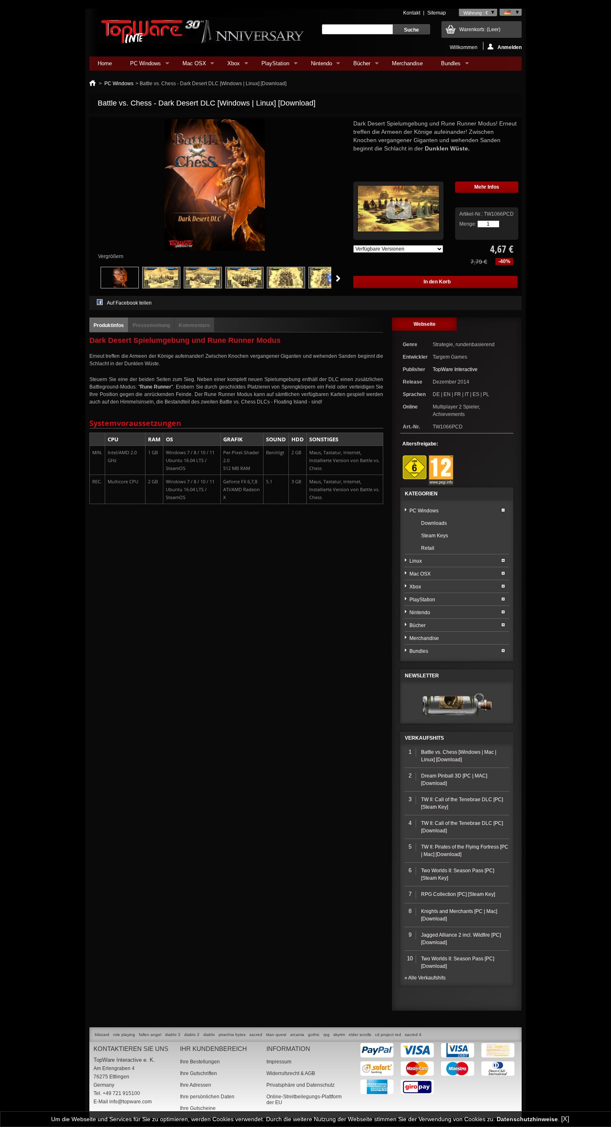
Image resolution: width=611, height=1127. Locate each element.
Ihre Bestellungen (200, 1062)
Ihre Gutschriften (198, 1073)
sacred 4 (413, 1034)
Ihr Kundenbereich (213, 1048)
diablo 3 (172, 1034)
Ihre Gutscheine (198, 1108)
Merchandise (407, 63)
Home (105, 63)
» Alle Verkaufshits (425, 978)
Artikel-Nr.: (471, 214)
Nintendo (317, 65)
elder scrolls (360, 1034)
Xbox (229, 65)
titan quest (276, 1034)
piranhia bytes (232, 1034)
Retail (427, 548)
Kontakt (411, 13)
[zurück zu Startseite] (92, 83)
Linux (415, 561)
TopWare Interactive (455, 369)
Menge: (467, 224)
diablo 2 (192, 1034)
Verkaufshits (424, 738)
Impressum (278, 1062)
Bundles (447, 65)
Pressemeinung (151, 325)
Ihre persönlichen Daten (207, 1097)
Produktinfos (109, 325)
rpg (326, 1034)
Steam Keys (434, 536)
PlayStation (271, 65)
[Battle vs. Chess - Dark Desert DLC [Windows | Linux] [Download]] (119, 287)
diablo (209, 1034)
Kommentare (194, 325)
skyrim (339, 1034)
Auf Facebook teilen (129, 303)
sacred (255, 1034)
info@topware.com (130, 1102)
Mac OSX (190, 65)
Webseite (425, 324)
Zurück (91, 278)
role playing (124, 1034)
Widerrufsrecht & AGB (290, 1073)
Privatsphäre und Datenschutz (300, 1085)
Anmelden (510, 47)
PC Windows (141, 65)
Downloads (434, 523)
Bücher (357, 65)
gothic (314, 1034)
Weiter (338, 278)
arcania (297, 1034)
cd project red (388, 1034)
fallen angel (150, 1034)
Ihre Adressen (195, 1085)
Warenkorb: (479, 29)
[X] (565, 1118)
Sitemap (436, 13)
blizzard (102, 1034)
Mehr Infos (486, 187)
